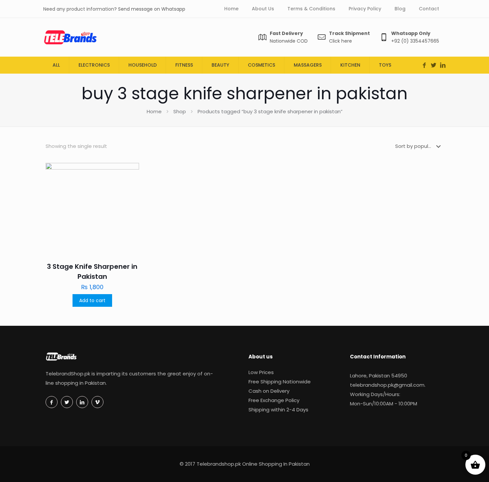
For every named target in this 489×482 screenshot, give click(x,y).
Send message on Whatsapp (151, 9)
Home (154, 111)
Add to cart (92, 300)
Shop (179, 111)
